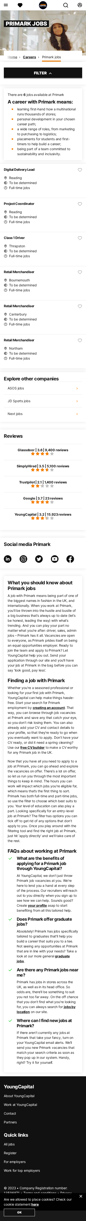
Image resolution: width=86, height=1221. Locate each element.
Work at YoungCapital (20, 1105)
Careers (29, 57)
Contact (10, 1113)
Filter (41, 73)
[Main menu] (6, 5)
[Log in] (80, 5)
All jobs (9, 1144)
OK (19, 1212)
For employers (15, 1162)
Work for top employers (22, 1170)
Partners (10, 1122)
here (35, 1204)
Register (10, 1153)
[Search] (67, 5)
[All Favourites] (20, 5)
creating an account (49, 708)
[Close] (80, 1199)
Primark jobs (51, 57)
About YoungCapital (19, 1096)
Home (12, 57)
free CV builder (32, 747)
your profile (37, 905)
